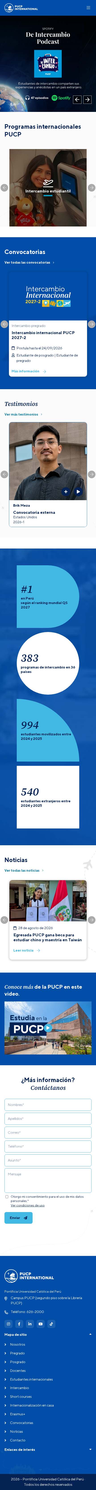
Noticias (16, 1431)
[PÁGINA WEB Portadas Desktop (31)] (48, 64)
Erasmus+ (17, 1414)
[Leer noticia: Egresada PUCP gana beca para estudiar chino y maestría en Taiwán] (48, 920)
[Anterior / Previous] (77, 100)
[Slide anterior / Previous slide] (4, 188)
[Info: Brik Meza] (65, 491)
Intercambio (19, 1388)
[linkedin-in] (30, 1324)
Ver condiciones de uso (28, 1205)
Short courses (21, 1396)
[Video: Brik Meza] (78, 491)
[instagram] (8, 1324)
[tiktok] (51, 1324)
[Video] (48, 1028)
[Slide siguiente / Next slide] (92, 188)
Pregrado (17, 1353)
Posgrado (17, 1362)
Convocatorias (21, 1423)
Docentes (18, 1370)
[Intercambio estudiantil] (48, 187)
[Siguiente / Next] (87, 100)
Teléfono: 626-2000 (27, 1312)
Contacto (17, 1440)
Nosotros (17, 1344)
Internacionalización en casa (32, 1405)
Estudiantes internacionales (31, 1379)
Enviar (15, 1218)
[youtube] (41, 1324)
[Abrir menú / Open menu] (88, 8)
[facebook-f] (19, 1324)
